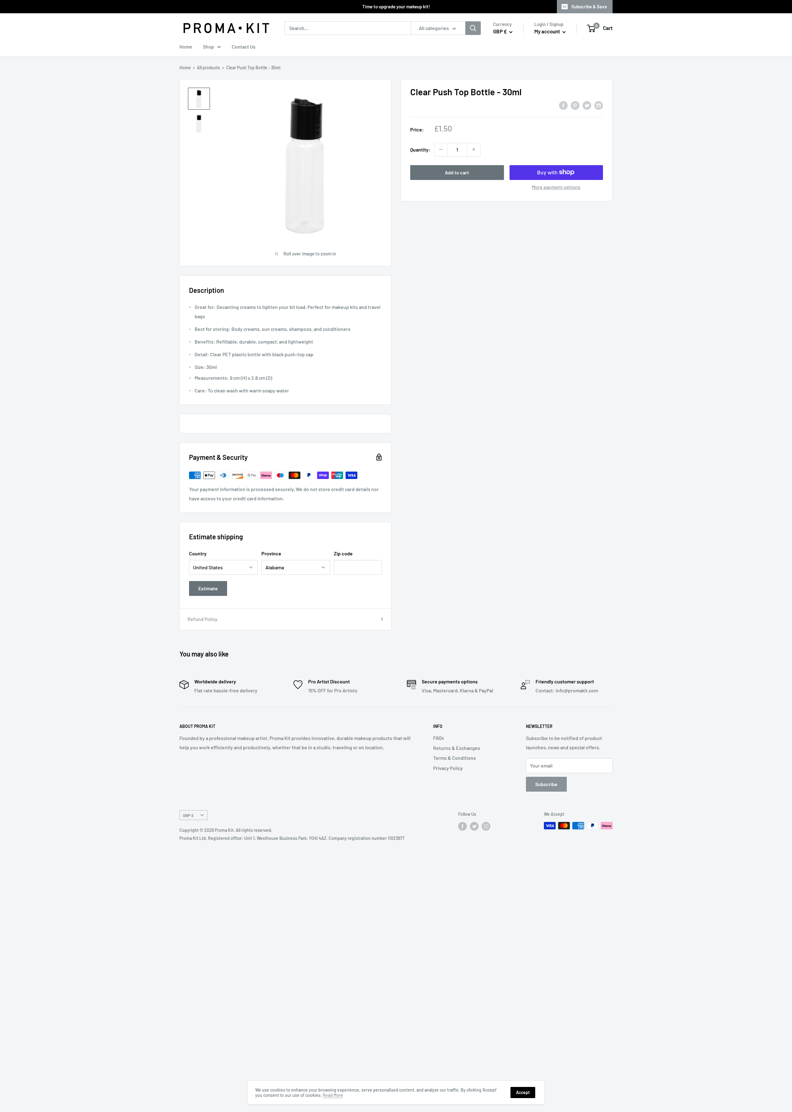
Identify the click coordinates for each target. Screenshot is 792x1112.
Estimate (208, 588)
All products (208, 67)
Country (198, 553)
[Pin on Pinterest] (575, 105)
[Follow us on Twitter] (474, 826)
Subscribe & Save (589, 6)
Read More (333, 1095)
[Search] (473, 28)
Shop (208, 46)
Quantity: (420, 149)
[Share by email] (598, 105)
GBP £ (188, 815)
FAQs (438, 738)
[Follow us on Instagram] (486, 826)
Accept (523, 1092)
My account (547, 31)
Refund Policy (202, 619)
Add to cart (457, 172)
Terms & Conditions (454, 758)
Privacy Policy (448, 768)
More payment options (556, 187)
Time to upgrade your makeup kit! (396, 6)
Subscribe (546, 784)
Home (185, 46)
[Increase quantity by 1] (473, 149)
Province (271, 553)
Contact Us (244, 46)
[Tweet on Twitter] (587, 105)
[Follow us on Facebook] (462, 826)
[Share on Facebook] (563, 105)
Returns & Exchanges (456, 748)
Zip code (343, 553)
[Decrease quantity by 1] (440, 149)
